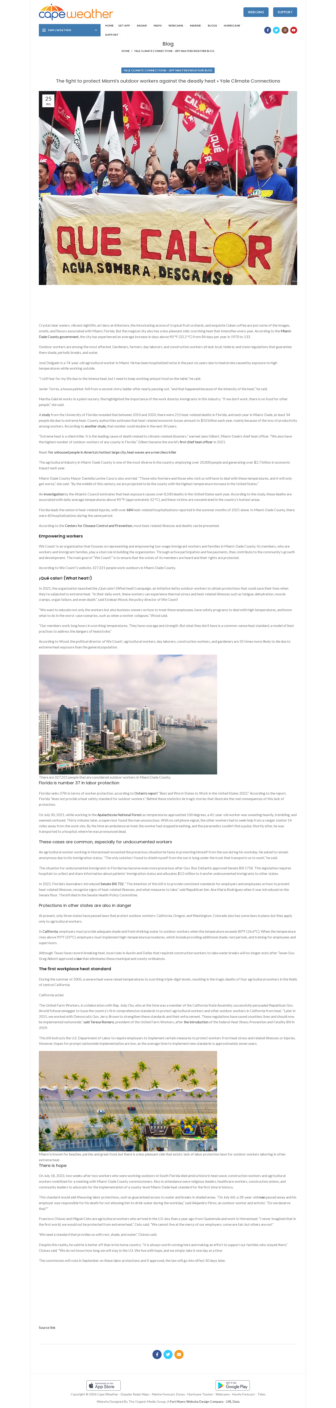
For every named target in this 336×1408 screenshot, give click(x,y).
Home (126, 50)
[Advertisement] (168, 302)
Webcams (256, 12)
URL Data (233, 1401)
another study (95, 426)
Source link (47, 1327)
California (50, 931)
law (79, 959)
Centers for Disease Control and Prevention (98, 526)
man (262, 1197)
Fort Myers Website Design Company (197, 1401)
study (46, 415)
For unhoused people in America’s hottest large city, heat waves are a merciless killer (112, 452)
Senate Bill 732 (112, 884)
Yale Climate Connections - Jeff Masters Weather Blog (174, 50)
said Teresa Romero (98, 1022)
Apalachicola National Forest (119, 815)
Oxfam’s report (146, 793)
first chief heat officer (196, 442)
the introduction (196, 1022)
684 (130, 510)
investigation (54, 494)
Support (285, 12)
